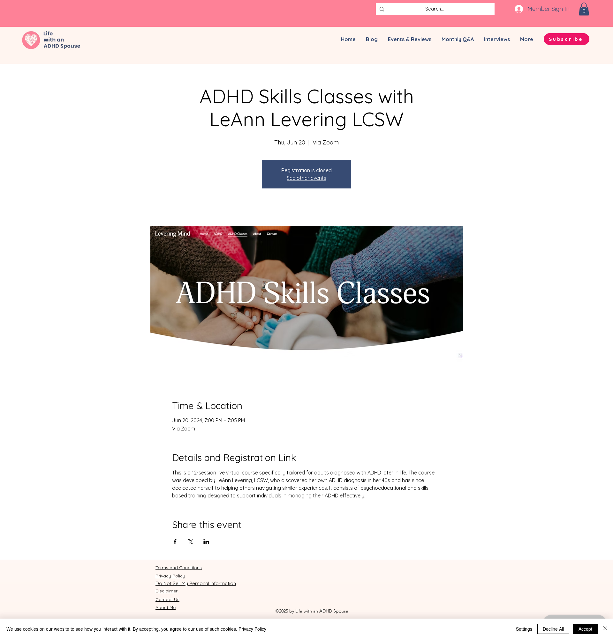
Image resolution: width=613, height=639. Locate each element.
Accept (585, 629)
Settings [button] (524, 629)
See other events (306, 178)
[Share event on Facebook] (175, 541)
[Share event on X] (191, 541)
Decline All (553, 629)
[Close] (605, 629)
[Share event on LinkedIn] (206, 541)
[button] (584, 9)
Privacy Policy (252, 629)
